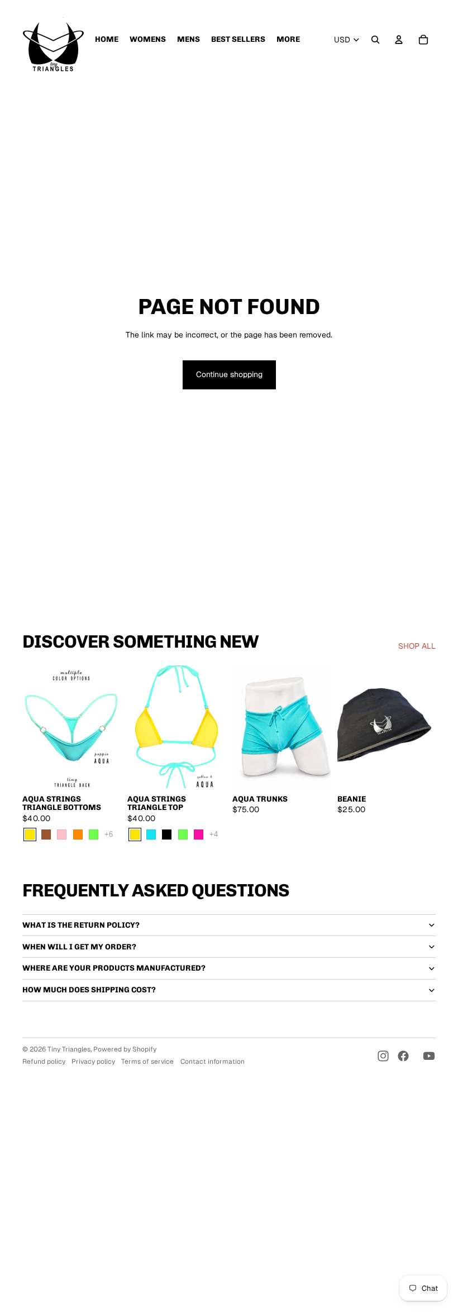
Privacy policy (93, 1061)
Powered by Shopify (124, 1049)
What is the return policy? (81, 925)
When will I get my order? (79, 947)
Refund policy (43, 1061)
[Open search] (375, 39)
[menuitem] (106, 39)
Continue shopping (229, 374)
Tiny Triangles (68, 1049)
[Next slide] (112, 727)
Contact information (212, 1061)
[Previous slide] (31, 727)
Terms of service (147, 1061)
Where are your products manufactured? (114, 968)
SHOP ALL (417, 646)
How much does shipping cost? (89, 990)
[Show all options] (108, 834)
